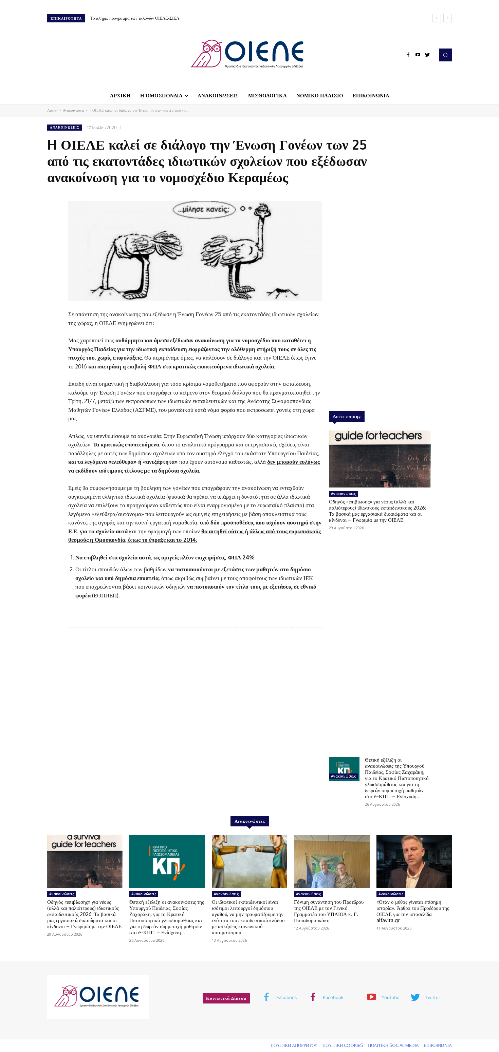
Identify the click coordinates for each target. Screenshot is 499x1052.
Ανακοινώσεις (73, 110)
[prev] (436, 18)
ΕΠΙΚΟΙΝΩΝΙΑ (438, 1045)
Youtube (391, 997)
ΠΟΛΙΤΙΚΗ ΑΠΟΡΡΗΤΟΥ (294, 1045)
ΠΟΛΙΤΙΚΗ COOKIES (342, 1045)
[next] (447, 18)
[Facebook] (408, 55)
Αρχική (52, 110)
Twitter (432, 997)
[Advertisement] (380, 295)
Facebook (286, 997)
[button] (445, 55)
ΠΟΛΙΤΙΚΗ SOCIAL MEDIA (393, 1045)
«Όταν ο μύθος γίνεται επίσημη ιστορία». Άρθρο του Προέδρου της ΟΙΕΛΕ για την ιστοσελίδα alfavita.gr (412, 911)
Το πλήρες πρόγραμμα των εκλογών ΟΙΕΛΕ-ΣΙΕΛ (134, 18)
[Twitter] (427, 55)
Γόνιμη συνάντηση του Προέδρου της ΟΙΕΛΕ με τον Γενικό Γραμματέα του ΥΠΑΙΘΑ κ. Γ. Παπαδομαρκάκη (329, 911)
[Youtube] (418, 55)
